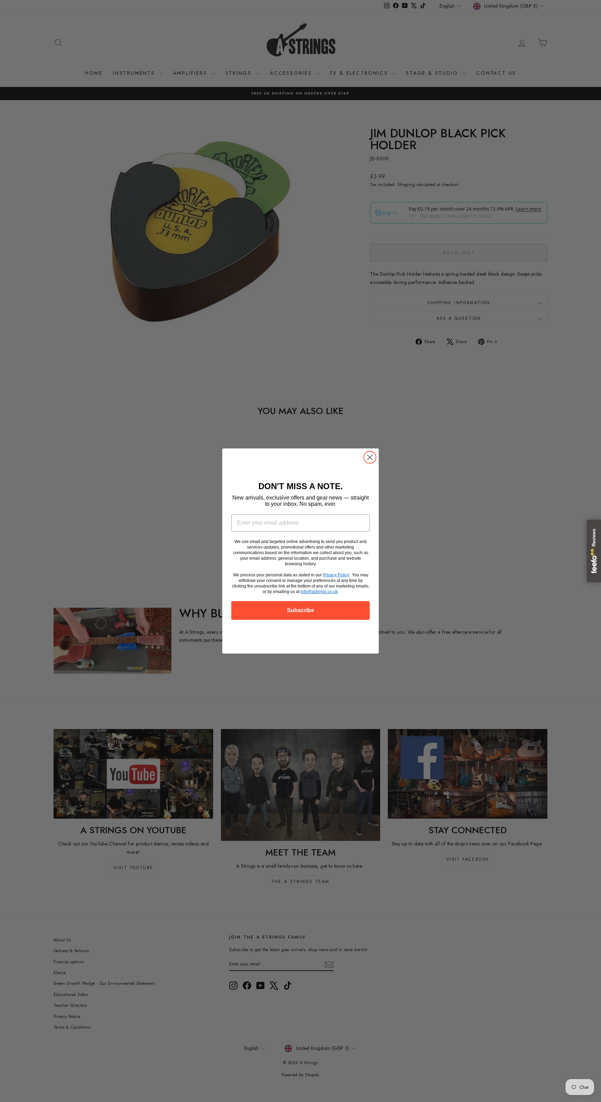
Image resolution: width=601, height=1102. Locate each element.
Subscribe (300, 610)
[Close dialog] (370, 457)
